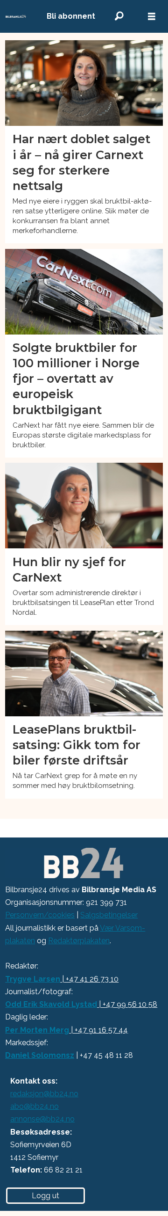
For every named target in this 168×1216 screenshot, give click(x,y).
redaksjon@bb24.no (44, 1093)
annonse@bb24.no (42, 1118)
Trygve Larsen (32, 979)
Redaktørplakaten (79, 940)
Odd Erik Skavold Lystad (51, 1004)
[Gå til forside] (16, 16)
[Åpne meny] (151, 16)
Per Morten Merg (37, 1030)
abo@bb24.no (34, 1106)
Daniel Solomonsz (39, 1055)
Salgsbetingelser (109, 914)
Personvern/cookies (40, 914)
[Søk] (119, 16)
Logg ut (45, 1195)
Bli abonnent (71, 16)
